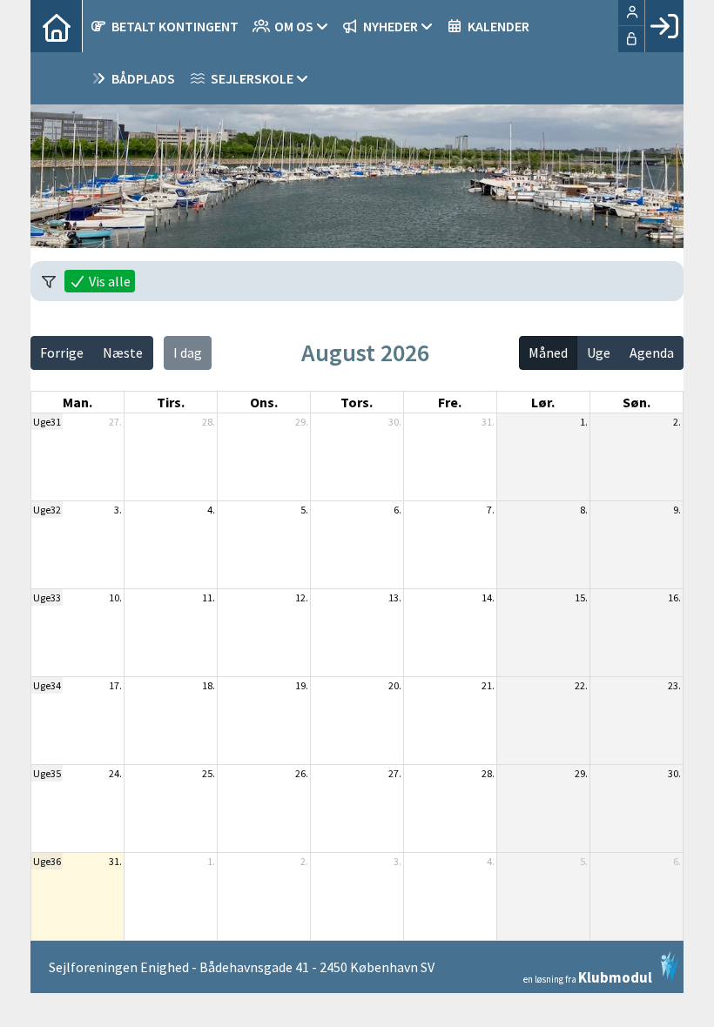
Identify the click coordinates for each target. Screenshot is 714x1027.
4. (211, 509)
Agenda (652, 352)
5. (304, 509)
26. (301, 773)
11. (208, 597)
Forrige (62, 352)
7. (491, 509)
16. (674, 597)
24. (115, 773)
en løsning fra (587, 976)
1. (584, 421)
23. (674, 685)
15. (581, 597)
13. (394, 597)
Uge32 (47, 509)
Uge (598, 352)
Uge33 (47, 597)
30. (394, 421)
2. (677, 421)
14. (488, 597)
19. (301, 685)
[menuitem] (56, 26)
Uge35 (47, 773)
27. (115, 421)
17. (115, 685)
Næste (123, 352)
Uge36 (47, 861)
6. (397, 509)
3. (118, 509)
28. (208, 421)
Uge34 (47, 685)
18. (208, 685)
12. (301, 597)
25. (208, 773)
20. (394, 685)
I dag (187, 352)
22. (581, 685)
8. (584, 509)
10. (115, 597)
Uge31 (47, 421)
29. (301, 421)
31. (488, 421)
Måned (548, 352)
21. (488, 685)
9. (677, 509)
